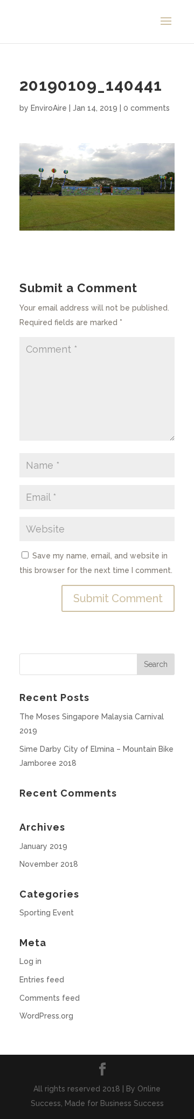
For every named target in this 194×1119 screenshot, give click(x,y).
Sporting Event (46, 912)
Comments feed (49, 998)
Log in (30, 961)
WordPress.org (46, 1016)
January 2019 (43, 846)
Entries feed (41, 979)
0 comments (146, 108)
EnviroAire (49, 108)
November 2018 (48, 864)
